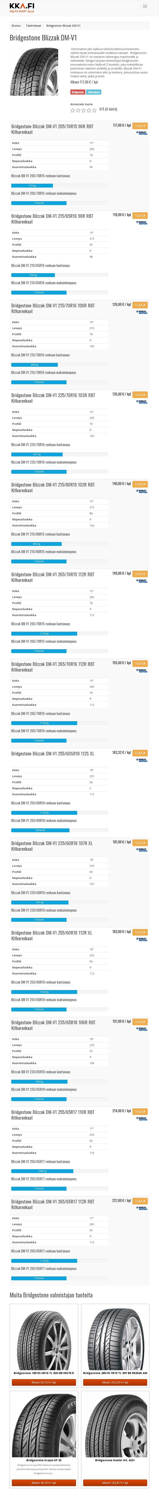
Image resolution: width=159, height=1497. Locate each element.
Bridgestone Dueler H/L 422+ (115, 1460)
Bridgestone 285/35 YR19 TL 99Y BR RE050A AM (115, 1373)
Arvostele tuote (81, 104)
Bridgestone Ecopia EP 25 (43, 1460)
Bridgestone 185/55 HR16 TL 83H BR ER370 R (44, 1373)
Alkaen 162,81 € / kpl (115, 1483)
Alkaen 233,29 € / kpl (115, 1382)
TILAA (139, 126)
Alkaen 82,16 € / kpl (44, 1382)
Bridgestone (78, 92)
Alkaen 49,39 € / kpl (44, 1483)
